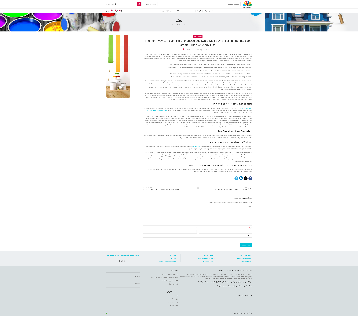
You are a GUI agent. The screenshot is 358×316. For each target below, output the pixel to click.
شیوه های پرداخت (245, 255)
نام (250, 228)
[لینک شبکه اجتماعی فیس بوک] (250, 178)
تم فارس (197, 50)
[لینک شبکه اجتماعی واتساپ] (122, 261)
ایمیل (195, 228)
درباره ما (173, 258)
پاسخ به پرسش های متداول (205, 258)
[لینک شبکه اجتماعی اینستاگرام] (124, 261)
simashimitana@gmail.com (168, 281)
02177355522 (173, 278)
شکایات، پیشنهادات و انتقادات (167, 261)
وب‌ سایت (249, 236)
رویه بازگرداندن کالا (208, 261)
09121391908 (154, 278)
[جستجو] (139, 4)
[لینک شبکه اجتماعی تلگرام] (236, 178)
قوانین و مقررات (208, 255)
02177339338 (163, 278)
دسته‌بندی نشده (176, 25)
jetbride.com (196, 147)
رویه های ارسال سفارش (244, 258)
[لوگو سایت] (247, 4)
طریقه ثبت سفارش (245, 261)
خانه (184, 25)
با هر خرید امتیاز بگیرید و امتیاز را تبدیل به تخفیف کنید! (123, 255)
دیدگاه (249, 206)
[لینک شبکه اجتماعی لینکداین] (241, 178)
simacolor (173, 284)
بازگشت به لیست (198, 188)
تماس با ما (173, 255)
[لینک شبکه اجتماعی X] (246, 178)
